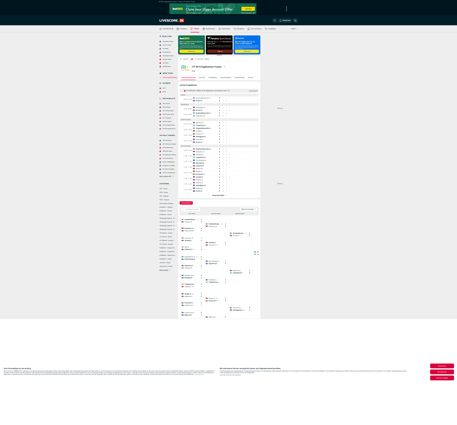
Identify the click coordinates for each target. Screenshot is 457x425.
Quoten (202, 77)
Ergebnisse (212, 77)
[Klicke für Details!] (219, 99)
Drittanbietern (199, 374)
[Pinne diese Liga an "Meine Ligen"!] (228, 91)
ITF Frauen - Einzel (202, 59)
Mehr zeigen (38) (165, 176)
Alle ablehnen (442, 372)
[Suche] (274, 20)
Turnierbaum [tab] (186, 203)
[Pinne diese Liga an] (224, 67)
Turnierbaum (239, 77)
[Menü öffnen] (295, 20)
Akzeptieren (442, 366)
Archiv (250, 77)
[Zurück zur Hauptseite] (176, 20)
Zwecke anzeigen (442, 378)
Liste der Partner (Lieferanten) (230, 375)
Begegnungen (225, 77)
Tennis (185, 59)
